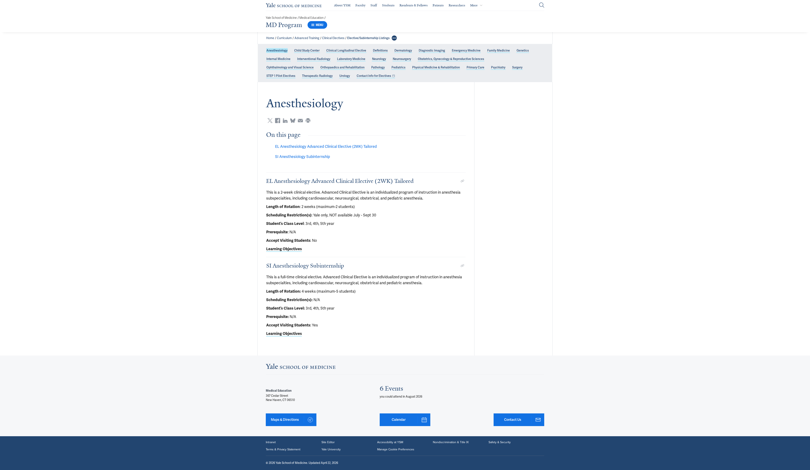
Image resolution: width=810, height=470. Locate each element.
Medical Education (311, 18)
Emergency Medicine (466, 50)
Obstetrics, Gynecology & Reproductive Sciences (451, 59)
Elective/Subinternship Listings (368, 38)
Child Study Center (307, 50)
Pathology (378, 67)
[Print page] (307, 120)
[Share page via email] (300, 120)
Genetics (523, 50)
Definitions (380, 50)
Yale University (331, 449)
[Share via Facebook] (277, 120)
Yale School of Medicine (281, 18)
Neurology (379, 59)
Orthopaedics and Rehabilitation (342, 67)
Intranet (271, 442)
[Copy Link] (462, 181)
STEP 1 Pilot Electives (280, 76)
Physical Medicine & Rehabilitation (436, 67)
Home (270, 38)
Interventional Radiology (313, 59)
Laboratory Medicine (351, 59)
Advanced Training (306, 38)
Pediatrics (398, 67)
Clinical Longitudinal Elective (346, 50)
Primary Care (475, 67)
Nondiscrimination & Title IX (451, 442)
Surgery (517, 67)
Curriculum (284, 38)
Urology (344, 76)
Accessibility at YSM (390, 442)
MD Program (284, 25)
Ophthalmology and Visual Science (290, 67)
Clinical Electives (333, 38)
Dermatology (403, 50)
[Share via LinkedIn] (285, 120)
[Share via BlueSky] (292, 120)
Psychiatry (498, 67)
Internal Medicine (278, 59)
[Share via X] (270, 120)
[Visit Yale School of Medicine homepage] (300, 367)
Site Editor (328, 442)
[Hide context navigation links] (394, 38)
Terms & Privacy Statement (283, 449)
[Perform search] (541, 5)
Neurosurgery (402, 59)
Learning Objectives (284, 249)
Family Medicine (498, 50)
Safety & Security (500, 442)
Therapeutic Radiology (317, 76)
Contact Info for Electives (374, 76)
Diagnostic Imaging (432, 50)
